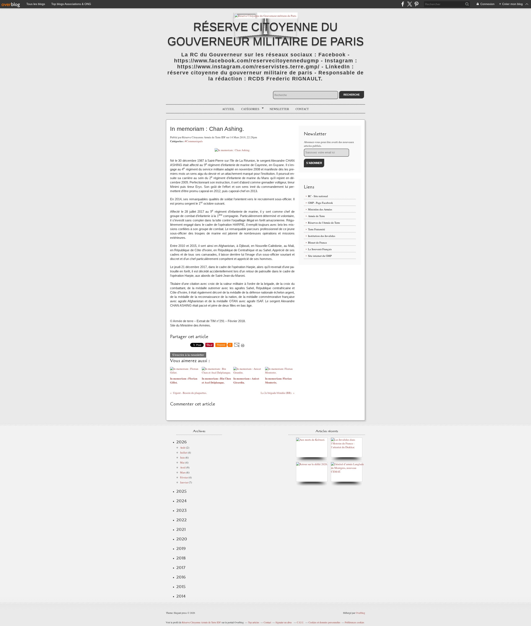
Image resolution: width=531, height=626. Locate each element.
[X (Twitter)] (409, 4)
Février (184, 477)
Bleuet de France (317, 242)
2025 (181, 491)
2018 (181, 558)
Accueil (228, 109)
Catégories (248, 109)
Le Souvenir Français (320, 249)
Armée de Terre (316, 216)
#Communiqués (194, 141)
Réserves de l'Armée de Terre (324, 222)
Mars (183, 472)
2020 (181, 538)
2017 (180, 567)
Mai (182, 462)
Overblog (360, 612)
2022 (181, 519)
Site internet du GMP (320, 256)
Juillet (183, 452)
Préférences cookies (354, 622)
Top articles (253, 622)
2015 (181, 586)
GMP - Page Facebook (320, 203)
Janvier (184, 482)
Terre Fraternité (316, 229)
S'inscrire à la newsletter (188, 355)
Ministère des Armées (320, 209)
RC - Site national (318, 196)
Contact (302, 109)
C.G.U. (300, 622)
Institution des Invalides (321, 236)
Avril (183, 467)
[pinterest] (416, 4)
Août (182, 447)
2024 (181, 500)
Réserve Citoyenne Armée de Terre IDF (201, 622)
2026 (181, 441)
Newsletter (279, 109)
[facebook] (402, 4)
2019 (181, 548)
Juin (182, 457)
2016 (181, 577)
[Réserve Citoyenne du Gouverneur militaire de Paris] (265, 15)
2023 (181, 510)
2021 (181, 529)
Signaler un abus (283, 622)
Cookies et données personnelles (324, 622)
